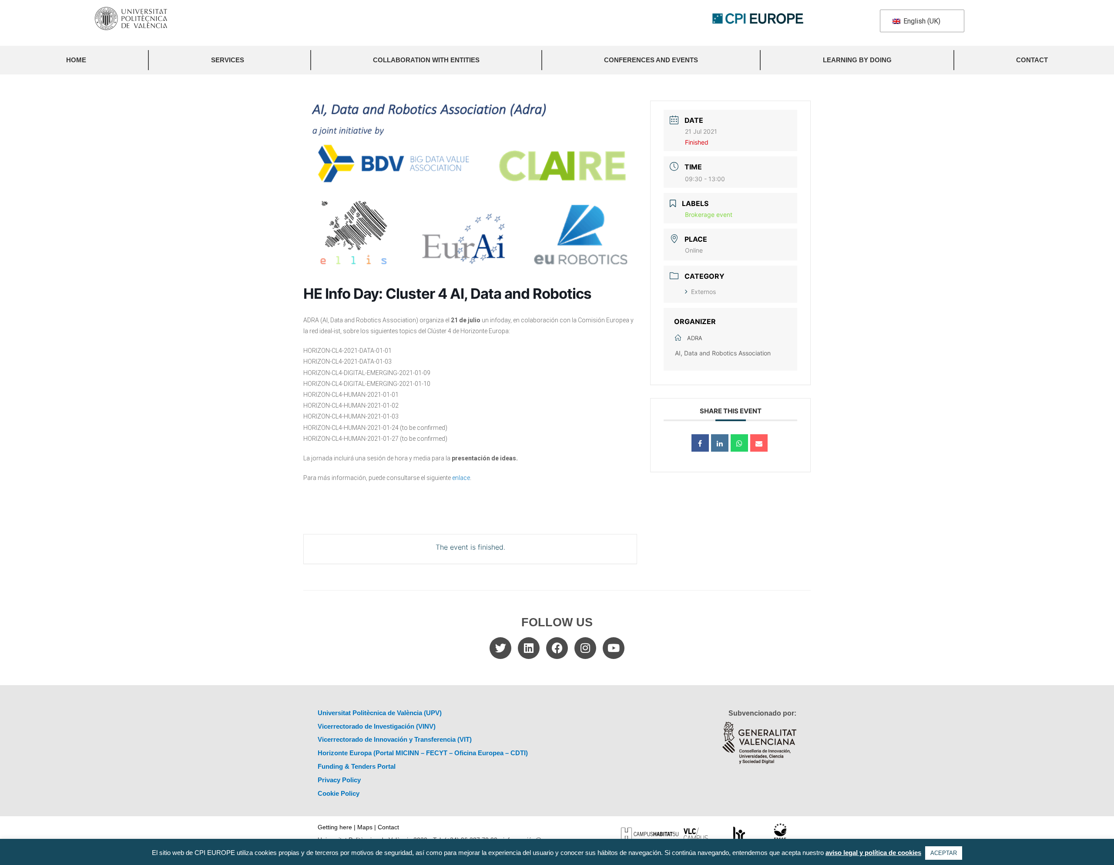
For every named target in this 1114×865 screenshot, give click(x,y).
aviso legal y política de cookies (873, 852)
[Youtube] (613, 648)
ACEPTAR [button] (943, 853)
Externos (703, 291)
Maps (364, 827)
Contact (1032, 60)
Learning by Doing (857, 60)
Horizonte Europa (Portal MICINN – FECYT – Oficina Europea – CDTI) (423, 753)
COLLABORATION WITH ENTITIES (426, 60)
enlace (461, 477)
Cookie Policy (338, 793)
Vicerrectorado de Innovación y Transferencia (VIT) (395, 739)
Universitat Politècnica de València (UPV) (380, 712)
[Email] (759, 443)
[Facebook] (557, 648)
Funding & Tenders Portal (357, 766)
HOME (76, 60)
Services (227, 60)
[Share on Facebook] (700, 443)
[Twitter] (500, 648)
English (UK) (921, 21)
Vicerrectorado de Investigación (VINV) (377, 726)
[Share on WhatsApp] (739, 443)
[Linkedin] (719, 443)
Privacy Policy (339, 780)
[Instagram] (585, 648)
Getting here (335, 827)
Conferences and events (651, 60)
